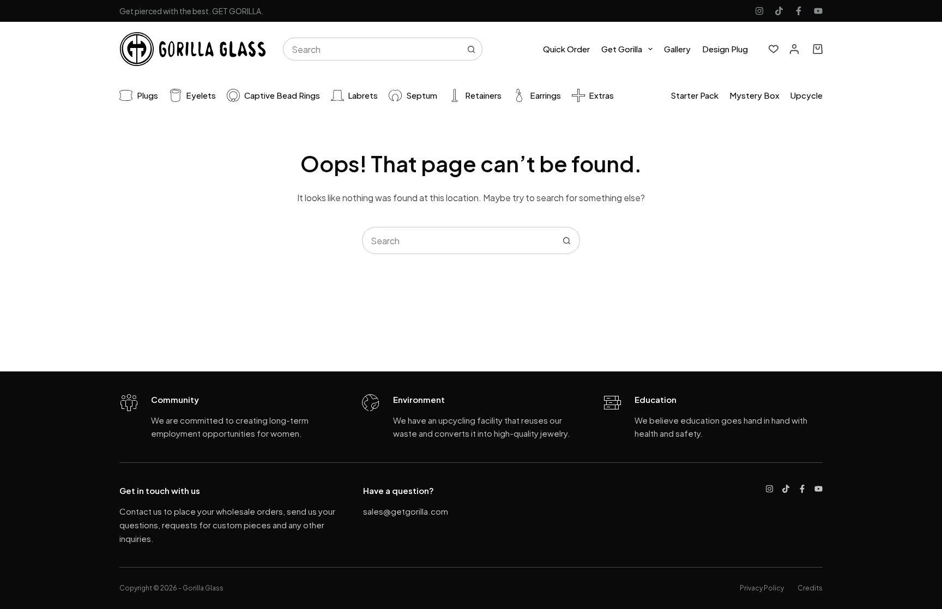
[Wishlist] (773, 49)
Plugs (147, 95)
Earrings (545, 95)
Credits (810, 588)
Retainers (483, 95)
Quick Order (566, 49)
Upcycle (806, 95)
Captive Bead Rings (282, 95)
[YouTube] (818, 11)
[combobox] (372, 49)
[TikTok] (779, 11)
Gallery (677, 49)
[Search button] (471, 49)
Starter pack (694, 95)
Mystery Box (754, 95)
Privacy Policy (762, 588)
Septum (421, 95)
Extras (601, 95)
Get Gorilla (621, 49)
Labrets (363, 95)
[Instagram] (759, 11)
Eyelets (201, 95)
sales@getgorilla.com (405, 511)
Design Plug (725, 49)
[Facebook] (798, 11)
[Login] (794, 49)
